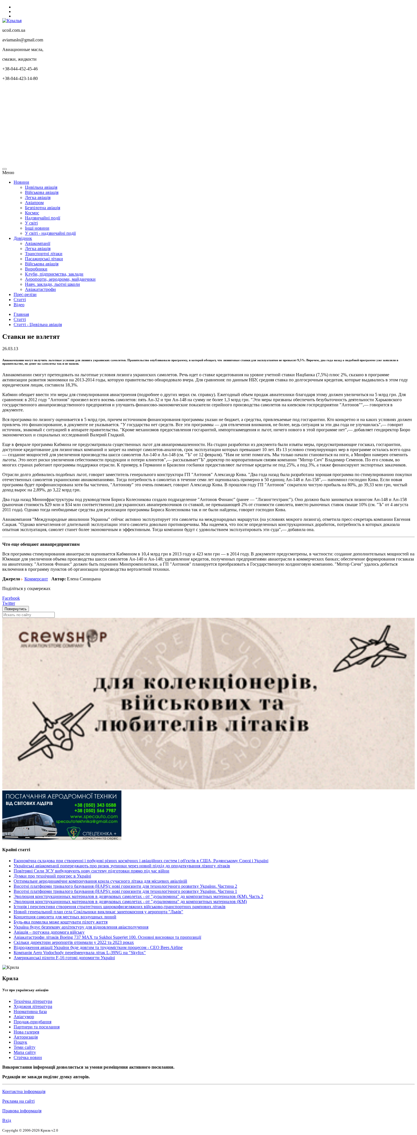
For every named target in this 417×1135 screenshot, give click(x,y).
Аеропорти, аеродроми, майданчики (60, 279)
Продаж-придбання (32, 1021)
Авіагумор (24, 1016)
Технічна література (33, 1001)
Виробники (36, 269)
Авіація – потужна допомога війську (49, 932)
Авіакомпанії (37, 243)
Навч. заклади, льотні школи (52, 284)
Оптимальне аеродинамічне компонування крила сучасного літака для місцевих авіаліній (100, 881)
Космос (32, 212)
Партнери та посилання (37, 1026)
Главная (21, 314)
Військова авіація (41, 192)
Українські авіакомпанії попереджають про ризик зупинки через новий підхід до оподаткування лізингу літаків (122, 865)
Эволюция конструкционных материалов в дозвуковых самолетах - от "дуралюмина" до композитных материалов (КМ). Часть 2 (138, 896)
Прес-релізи (25, 294)
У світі (31, 223)
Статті (20, 299)
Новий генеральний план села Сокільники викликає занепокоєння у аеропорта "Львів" (98, 911)
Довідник (23, 238)
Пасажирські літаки (44, 258)
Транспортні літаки (43, 253)
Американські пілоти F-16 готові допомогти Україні (64, 957)
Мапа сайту (25, 1052)
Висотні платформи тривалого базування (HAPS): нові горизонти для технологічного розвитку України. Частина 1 (125, 891)
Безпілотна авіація (42, 207)
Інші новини (37, 228)
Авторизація (26, 1037)
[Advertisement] (172, 125)
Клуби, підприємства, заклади (54, 274)
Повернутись (16, 609)
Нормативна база (30, 1011)
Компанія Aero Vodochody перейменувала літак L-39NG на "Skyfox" (80, 952)
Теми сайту (24, 1047)
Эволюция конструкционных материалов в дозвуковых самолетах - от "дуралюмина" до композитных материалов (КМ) (130, 901)
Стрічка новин (28, 1057)
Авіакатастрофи (40, 289)
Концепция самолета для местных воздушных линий (65, 916)
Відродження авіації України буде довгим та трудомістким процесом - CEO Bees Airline (98, 947)
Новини (21, 182)
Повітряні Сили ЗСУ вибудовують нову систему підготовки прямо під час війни (91, 870)
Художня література (33, 1006)
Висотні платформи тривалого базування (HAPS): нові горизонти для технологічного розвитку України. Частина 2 (125, 886)
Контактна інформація (23, 1091)
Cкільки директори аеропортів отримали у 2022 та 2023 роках (74, 942)
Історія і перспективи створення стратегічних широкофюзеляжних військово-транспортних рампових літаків (120, 906)
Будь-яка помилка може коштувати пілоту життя (61, 922)
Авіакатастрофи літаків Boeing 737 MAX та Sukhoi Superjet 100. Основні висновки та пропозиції (107, 937)
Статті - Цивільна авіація (38, 324)
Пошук (20, 1042)
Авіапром (34, 202)
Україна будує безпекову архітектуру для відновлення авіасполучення (81, 927)
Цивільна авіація (41, 187)
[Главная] (12, 20)
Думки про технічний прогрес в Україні (52, 876)
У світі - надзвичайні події (50, 233)
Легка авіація (37, 197)
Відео (19, 304)
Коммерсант (36, 578)
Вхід (6, 1120)
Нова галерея (26, 1032)
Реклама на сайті (18, 1101)
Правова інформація (21, 1110)
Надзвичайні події (42, 217)
